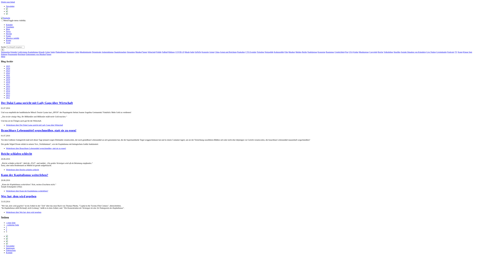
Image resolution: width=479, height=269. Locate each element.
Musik (187, 52)
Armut (211, 52)
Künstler (9, 25)
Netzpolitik (269, 52)
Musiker (292, 52)
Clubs (77, 52)
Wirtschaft (152, 52)
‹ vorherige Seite (12, 225)
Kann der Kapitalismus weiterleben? (24, 175)
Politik (158, 52)
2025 (8, 66)
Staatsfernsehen (120, 52)
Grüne (47, 52)
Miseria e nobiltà (12, 38)
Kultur (355, 52)
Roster (8, 40)
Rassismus (330, 52)
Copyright (373, 52)
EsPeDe (198, 52)
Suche (3, 47)
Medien (298, 52)
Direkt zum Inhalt (8, 2)
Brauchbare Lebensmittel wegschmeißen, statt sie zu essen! (38, 130)
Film (286, 52)
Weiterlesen (34, 125)
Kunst (460, 52)
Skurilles (397, 52)
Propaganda (12, 54)
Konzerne (321, 52)
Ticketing (260, 52)
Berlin (304, 52)
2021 (8, 75)
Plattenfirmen (61, 52)
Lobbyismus (22, 52)
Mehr (3, 57)
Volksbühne (388, 52)
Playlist (9, 34)
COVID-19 (179, 52)
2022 (8, 73)
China (217, 52)
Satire (53, 52)
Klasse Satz (467, 52)
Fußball (165, 52)
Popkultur (241, 52)
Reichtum (21, 54)
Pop (346, 52)
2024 (8, 68)
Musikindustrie (85, 52)
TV (456, 52)
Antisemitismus (108, 52)
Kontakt (9, 253)
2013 (8, 93)
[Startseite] (5, 18)
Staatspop (70, 52)
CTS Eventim (250, 52)
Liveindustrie (441, 52)
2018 (8, 82)
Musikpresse (364, 52)
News (8, 31)
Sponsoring (5, 52)
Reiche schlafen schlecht (16, 153)
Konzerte (205, 52)
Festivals (450, 52)
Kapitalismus (33, 52)
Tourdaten (10, 27)
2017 (8, 84)
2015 (8, 89)
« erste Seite (10, 223)
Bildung (171, 52)
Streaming (131, 52)
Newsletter (10, 6)
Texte (8, 43)
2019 (8, 80)
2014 (8, 91)
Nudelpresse (312, 52)
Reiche (380, 52)
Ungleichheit (340, 52)
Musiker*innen (141, 52)
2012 (8, 95)
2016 (8, 86)
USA (351, 52)
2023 (8, 71)
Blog (8, 29)
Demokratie (96, 52)
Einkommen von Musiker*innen (38, 54)
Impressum (10, 248)
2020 (8, 77)
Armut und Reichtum (228, 52)
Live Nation (431, 52)
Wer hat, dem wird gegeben (18, 196)
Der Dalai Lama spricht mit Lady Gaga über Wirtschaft (37, 102)
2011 (8, 98)
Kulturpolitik (279, 52)
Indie (192, 52)
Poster (8, 36)
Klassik (42, 52)
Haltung (4, 54)
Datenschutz (11, 250)
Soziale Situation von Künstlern (413, 52)
